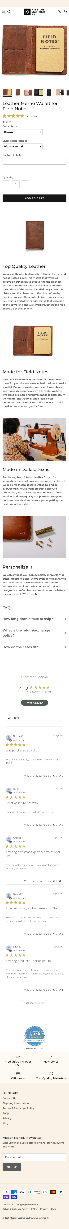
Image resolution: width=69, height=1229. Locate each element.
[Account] (58, 11)
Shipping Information (16, 1103)
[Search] (10, 11)
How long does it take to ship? (28, 619)
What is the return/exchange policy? (26, 632)
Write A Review (35, 702)
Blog (5, 1123)
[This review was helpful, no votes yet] (54, 775)
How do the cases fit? (20, 647)
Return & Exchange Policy (18, 1108)
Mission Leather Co (19, 1218)
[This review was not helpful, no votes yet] (60, 775)
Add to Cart (34, 198)
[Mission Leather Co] (34, 11)
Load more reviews (34, 1002)
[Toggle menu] (3, 11)
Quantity (8, 177)
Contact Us (9, 1098)
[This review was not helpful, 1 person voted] (60, 989)
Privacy (7, 1118)
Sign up (12, 1167)
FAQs (6, 1113)
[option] (34, 51)
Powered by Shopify (39, 1218)
